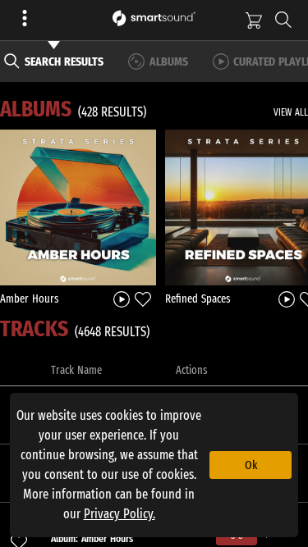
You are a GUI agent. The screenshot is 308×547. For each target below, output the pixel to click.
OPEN (78, 206)
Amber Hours (29, 299)
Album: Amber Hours (92, 538)
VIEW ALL (291, 112)
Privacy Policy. (119, 514)
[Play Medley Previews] (121, 298)
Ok (251, 465)
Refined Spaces (198, 299)
